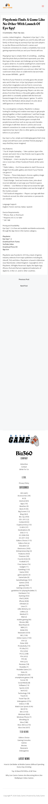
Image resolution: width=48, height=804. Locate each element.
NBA (22, 627)
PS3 (21, 653)
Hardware (22, 593)
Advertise (24, 464)
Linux (23, 606)
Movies (22, 622)
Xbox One (21, 727)
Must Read (23, 624)
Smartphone (22, 674)
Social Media (23, 682)
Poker (22, 643)
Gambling (21, 569)
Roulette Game (22, 669)
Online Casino (22, 638)
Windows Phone (23, 717)
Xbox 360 (21, 724)
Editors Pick (22, 543)
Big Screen (22, 511)
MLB (22, 617)
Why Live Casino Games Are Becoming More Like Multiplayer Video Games (24, 777)
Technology (22, 693)
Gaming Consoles (24, 740)
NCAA (22, 630)
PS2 (21, 651)
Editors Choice (21, 540)
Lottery (22, 611)
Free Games (22, 564)
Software (22, 685)
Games (21, 582)
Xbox (22, 722)
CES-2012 (23, 519)
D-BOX (22, 527)
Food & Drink (23, 559)
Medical (23, 614)
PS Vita (22, 648)
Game (22, 572)
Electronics (22, 548)
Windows (21, 714)
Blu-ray (22, 516)
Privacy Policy (24, 483)
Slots (23, 672)
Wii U (22, 711)
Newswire (22, 632)
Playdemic (6, 236)
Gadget (22, 566)
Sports (21, 688)
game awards (23, 574)
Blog (21, 514)
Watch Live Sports (22, 706)
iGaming (22, 595)
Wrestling (22, 719)
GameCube (23, 577)
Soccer (22, 680)
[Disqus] (24, 323)
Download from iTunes (11, 241)
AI (23, 498)
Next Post (24, 285)
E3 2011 (22, 538)
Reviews (22, 664)
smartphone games (22, 677)
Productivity (22, 646)
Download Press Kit (10, 247)
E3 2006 (22, 535)
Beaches (23, 506)
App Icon (6, 249)
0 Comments (7, 32)
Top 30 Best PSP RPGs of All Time (24, 771)
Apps (22, 503)
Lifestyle (23, 603)
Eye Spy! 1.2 (7, 239)
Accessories (22, 495)
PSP (21, 661)
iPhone (21, 601)
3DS (21, 493)
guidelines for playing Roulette (22, 590)
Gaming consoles (22, 587)
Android (22, 501)
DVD (21, 532)
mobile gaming (22, 619)
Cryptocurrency (22, 524)
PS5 (22, 659)
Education (22, 545)
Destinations (23, 530)
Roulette (23, 667)
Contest (22, 522)
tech (22, 690)
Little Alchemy (23, 609)
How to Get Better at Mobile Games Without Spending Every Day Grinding (24, 766)
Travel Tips (23, 698)
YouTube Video (8, 244)
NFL (21, 635)
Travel (22, 695)
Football (22, 561)
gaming (21, 585)
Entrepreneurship (22, 551)
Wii (22, 709)
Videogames (22, 701)
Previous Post (24, 279)
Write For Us (24, 469)
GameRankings (21, 580)
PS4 (21, 656)
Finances (22, 556)
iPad (15, 32)
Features (21, 553)
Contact (24, 466)
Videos (21, 703)
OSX (22, 640)
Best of (22, 509)
